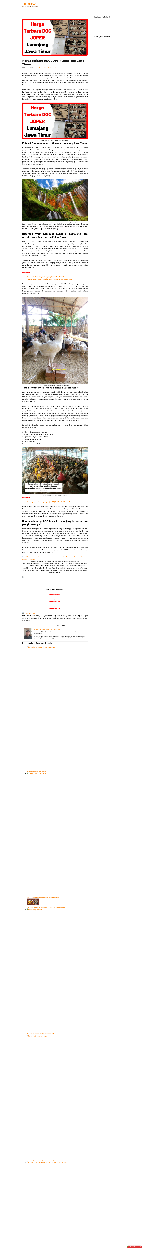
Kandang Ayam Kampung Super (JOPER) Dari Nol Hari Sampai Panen (50, 502)
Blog (117, 5)
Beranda (58, 5)
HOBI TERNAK (29, 3)
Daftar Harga (82, 5)
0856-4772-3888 (54, 595)
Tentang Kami (69, 5)
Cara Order (94, 5)
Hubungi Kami (106, 5)
